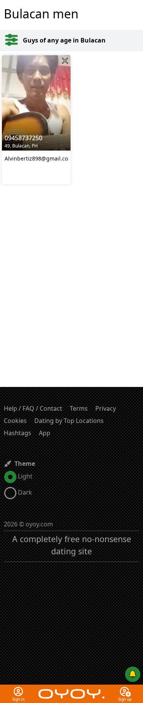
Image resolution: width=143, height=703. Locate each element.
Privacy (105, 408)
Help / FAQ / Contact (33, 408)
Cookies (15, 420)
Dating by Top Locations (69, 420)
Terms (79, 408)
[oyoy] (71, 689)
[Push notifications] (132, 674)
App (44, 433)
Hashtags (17, 433)
